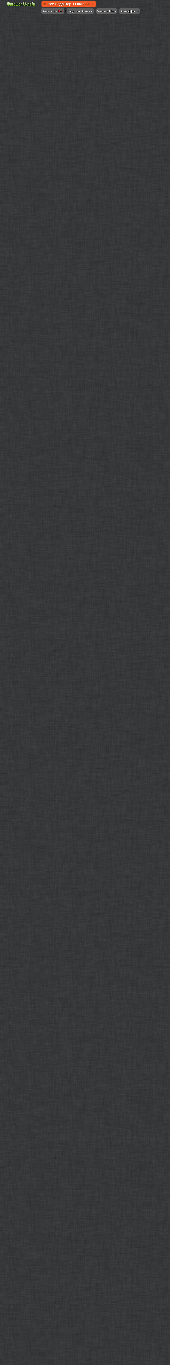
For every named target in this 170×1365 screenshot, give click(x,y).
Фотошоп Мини (106, 11)
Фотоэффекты (129, 11)
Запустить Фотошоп (80, 11)
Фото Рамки (52, 11)
